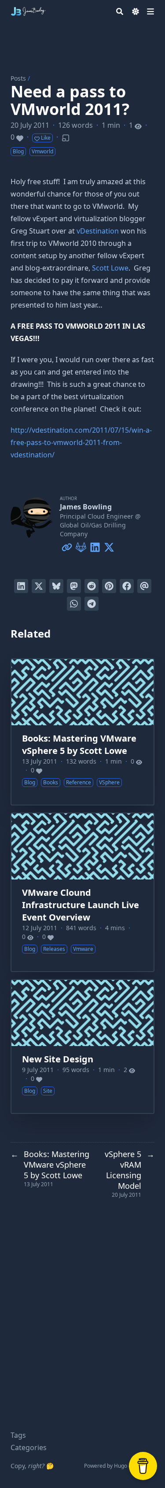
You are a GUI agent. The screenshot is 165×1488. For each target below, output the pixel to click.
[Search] (119, 11)
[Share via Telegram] (91, 604)
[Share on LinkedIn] (21, 586)
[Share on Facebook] (127, 586)
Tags (18, 1435)
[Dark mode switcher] (135, 11)
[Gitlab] (81, 545)
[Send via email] (144, 586)
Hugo (120, 1465)
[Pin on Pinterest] (109, 586)
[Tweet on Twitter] (39, 586)
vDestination (98, 231)
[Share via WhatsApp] (74, 604)
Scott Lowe (110, 268)
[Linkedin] (95, 545)
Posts (18, 78)
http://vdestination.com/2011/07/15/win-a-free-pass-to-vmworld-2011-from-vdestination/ (81, 442)
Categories (29, 1447)
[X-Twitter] (109, 545)
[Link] (67, 545)
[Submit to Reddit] (91, 586)
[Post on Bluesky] (56, 586)
